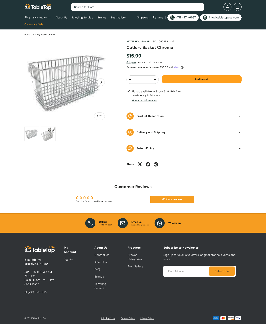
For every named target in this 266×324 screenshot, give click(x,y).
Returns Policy (128, 318)
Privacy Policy (147, 318)
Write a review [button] (172, 199)
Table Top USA (39, 318)
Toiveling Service (82, 17)
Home (27, 35)
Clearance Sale (33, 24)
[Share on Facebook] (148, 164)
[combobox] (137, 7)
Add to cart (201, 79)
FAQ (97, 269)
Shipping (143, 17)
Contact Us (101, 255)
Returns (158, 17)
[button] (238, 7)
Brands (102, 17)
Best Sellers (118, 17)
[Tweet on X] (140, 164)
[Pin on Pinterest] (156, 164)
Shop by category (35, 17)
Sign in (68, 259)
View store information (144, 100)
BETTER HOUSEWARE (137, 41)
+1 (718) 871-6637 (36, 292)
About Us (61, 17)
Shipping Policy (108, 318)
